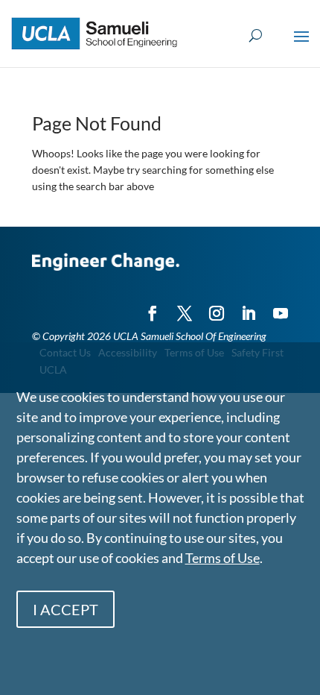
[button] (301, 46)
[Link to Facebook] (152, 306)
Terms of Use (222, 558)
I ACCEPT (65, 609)
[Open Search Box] (255, 36)
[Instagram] (216, 306)
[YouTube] (280, 306)
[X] (184, 306)
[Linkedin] (248, 306)
